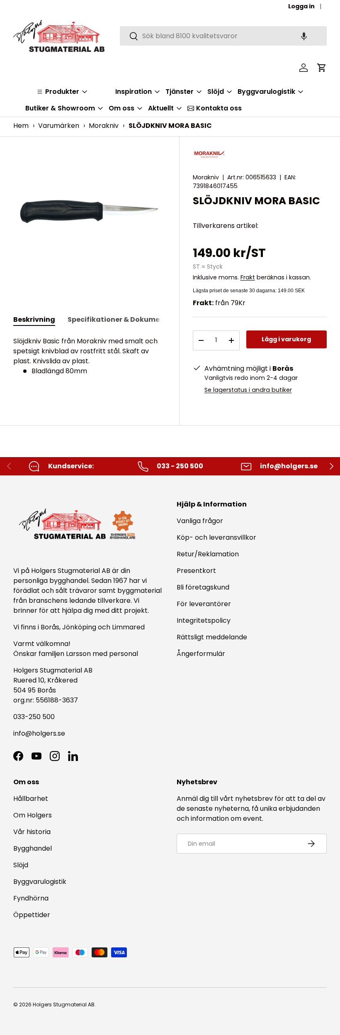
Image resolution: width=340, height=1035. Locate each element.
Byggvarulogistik (39, 881)
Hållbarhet (30, 798)
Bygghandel (32, 848)
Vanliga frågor (200, 521)
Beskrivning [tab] (34, 319)
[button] (304, 36)
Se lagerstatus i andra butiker (248, 390)
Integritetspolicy (204, 620)
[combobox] (223, 36)
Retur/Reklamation (208, 554)
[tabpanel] (89, 356)
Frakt (247, 277)
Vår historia (32, 832)
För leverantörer (204, 604)
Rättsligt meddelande (212, 637)
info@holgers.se (39, 733)
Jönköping (80, 627)
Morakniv (104, 125)
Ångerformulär (201, 653)
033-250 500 (34, 717)
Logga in (301, 6)
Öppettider (31, 915)
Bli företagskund (203, 587)
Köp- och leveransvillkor (216, 537)
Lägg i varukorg (286, 339)
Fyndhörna (31, 898)
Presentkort (196, 570)
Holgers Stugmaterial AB (64, 1004)
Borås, (51, 627)
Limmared (128, 627)
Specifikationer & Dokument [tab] (118, 319)
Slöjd (20, 865)
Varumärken (58, 125)
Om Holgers (32, 815)
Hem (21, 125)
